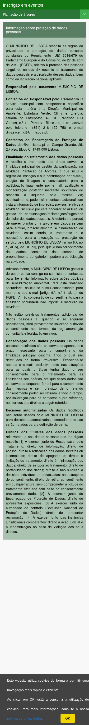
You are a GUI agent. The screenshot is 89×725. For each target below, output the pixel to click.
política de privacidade (24, 718)
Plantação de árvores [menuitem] (19, 14)
